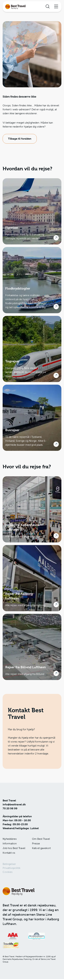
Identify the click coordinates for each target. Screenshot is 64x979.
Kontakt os (9, 852)
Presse (36, 843)
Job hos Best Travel (14, 848)
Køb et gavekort (41, 848)
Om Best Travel (41, 838)
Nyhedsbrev (10, 838)
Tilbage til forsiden (19, 138)
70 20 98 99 (10, 808)
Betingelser (9, 864)
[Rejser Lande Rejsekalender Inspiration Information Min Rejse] (32, 6)
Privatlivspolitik (11, 868)
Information (10, 843)
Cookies (7, 871)
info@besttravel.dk (14, 804)
